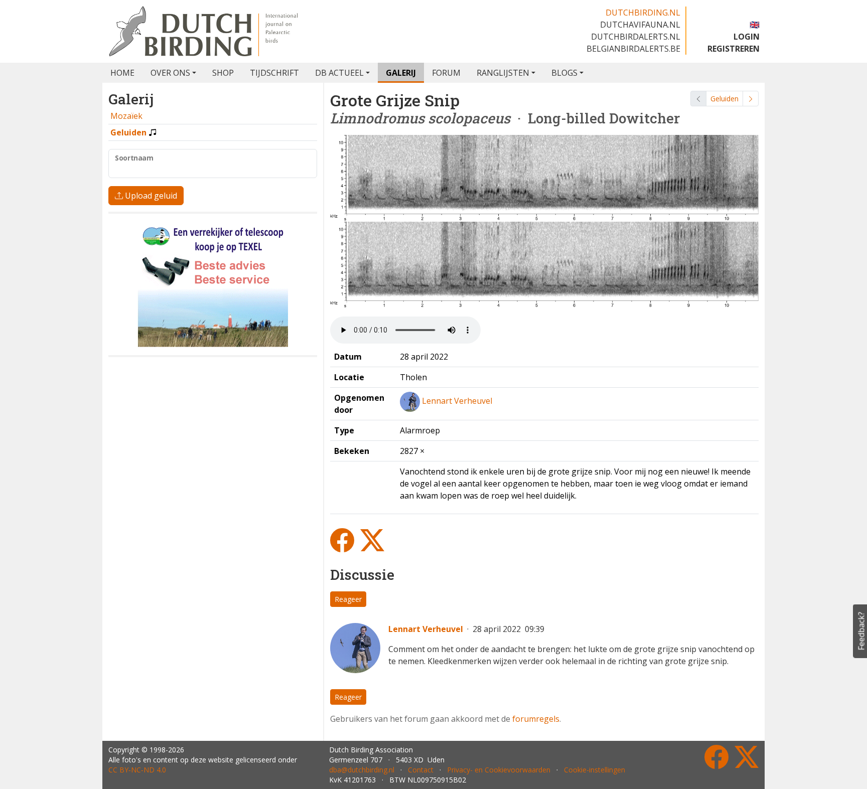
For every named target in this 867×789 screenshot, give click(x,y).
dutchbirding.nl (643, 12)
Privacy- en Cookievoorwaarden (498, 769)
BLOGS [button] (564, 72)
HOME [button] (122, 72)
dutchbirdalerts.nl (635, 36)
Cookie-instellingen (594, 769)
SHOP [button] (223, 72)
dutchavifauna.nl (640, 24)
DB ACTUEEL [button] (339, 72)
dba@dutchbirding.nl (361, 769)
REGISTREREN (733, 48)
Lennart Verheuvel (457, 400)
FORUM (446, 72)
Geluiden (724, 98)
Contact (421, 769)
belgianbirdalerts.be (633, 48)
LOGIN (747, 36)
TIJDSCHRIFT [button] (274, 72)
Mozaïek (126, 115)
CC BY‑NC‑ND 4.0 (137, 769)
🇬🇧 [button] (755, 24)
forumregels (535, 718)
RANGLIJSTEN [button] (503, 72)
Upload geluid (150, 195)
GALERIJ (401, 72)
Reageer (348, 599)
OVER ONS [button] (170, 72)
